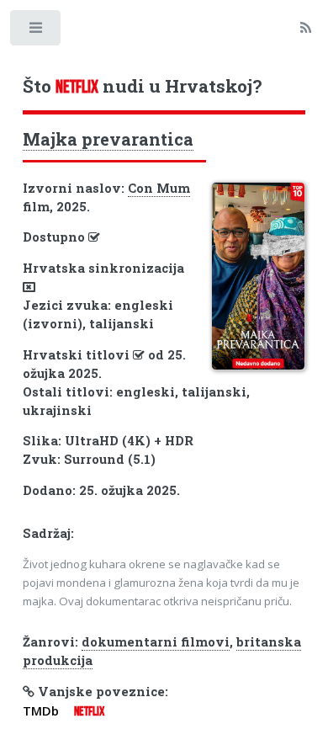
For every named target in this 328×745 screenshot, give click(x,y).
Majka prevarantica (108, 139)
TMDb (41, 710)
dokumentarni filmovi (156, 642)
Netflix (89, 711)
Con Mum (159, 188)
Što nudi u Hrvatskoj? (142, 86)
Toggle (36, 31)
